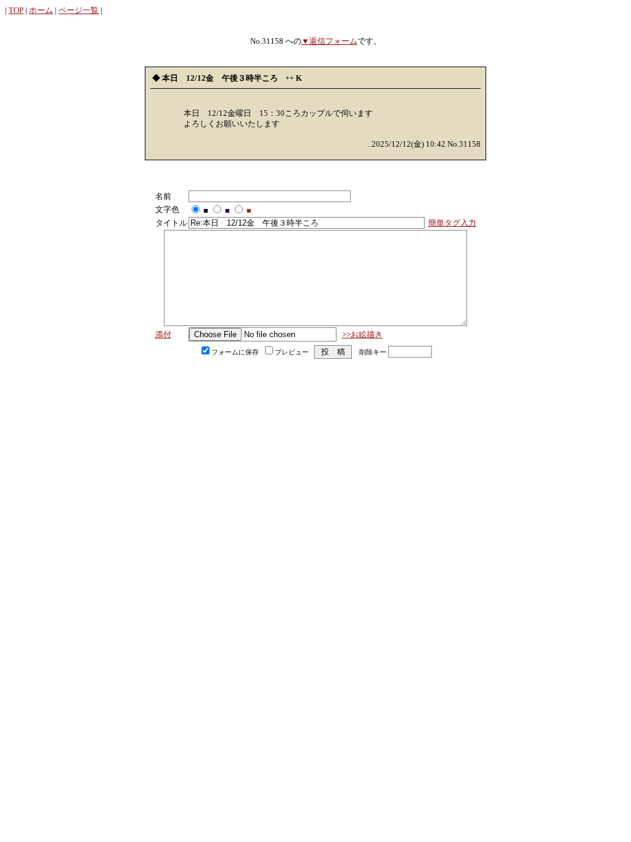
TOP (16, 10)
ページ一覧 (79, 10)
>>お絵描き (362, 334)
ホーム (41, 10)
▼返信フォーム (329, 41)
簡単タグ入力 (452, 222)
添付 (163, 334)
